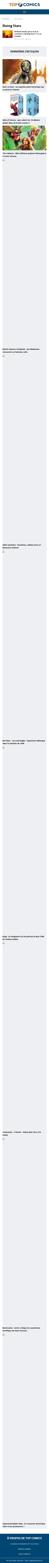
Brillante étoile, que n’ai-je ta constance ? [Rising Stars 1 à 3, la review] (27, 33)
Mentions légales (24, 1549)
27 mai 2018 (20, 39)
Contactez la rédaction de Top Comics (24, 1544)
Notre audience (24, 1554)
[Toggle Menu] (24, 12)
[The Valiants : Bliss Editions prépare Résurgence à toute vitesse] (24, 138)
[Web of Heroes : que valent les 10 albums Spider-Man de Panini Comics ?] (24, 104)
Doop (29, 39)
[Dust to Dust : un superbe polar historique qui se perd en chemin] (24, 71)
